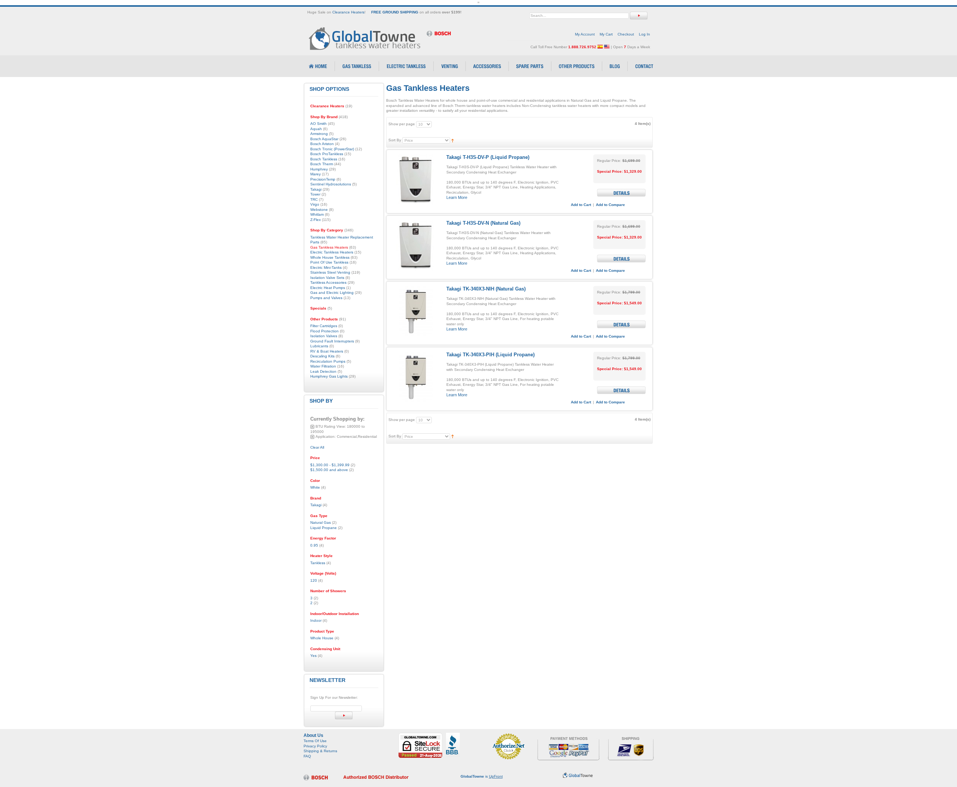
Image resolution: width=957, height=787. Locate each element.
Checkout (626, 34)
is (482, 776)
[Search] (638, 15)
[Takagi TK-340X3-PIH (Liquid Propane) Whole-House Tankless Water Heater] (415, 377)
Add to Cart (581, 205)
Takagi (315, 505)
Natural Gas (320, 522)
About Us (313, 735)
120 (313, 580)
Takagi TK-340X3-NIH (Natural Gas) (486, 289)
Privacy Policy (315, 746)
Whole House (321, 638)
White (315, 487)
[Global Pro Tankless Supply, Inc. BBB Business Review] (453, 735)
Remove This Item (312, 427)
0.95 (314, 545)
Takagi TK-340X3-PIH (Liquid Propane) (490, 354)
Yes (313, 656)
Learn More (456, 197)
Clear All (317, 447)
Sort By (394, 140)
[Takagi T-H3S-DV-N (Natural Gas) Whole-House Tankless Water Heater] (415, 245)
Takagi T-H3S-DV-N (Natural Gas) (483, 223)
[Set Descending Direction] (452, 140)
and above (329, 470)
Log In (644, 34)
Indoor (315, 620)
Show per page (401, 124)
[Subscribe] (344, 715)
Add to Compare (610, 205)
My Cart (606, 34)
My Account (585, 34)
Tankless (317, 563)
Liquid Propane (323, 528)
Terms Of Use (315, 741)
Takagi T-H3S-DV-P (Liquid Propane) (487, 157)
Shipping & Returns (320, 751)
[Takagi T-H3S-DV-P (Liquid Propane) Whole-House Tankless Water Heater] (415, 179)
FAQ (307, 756)
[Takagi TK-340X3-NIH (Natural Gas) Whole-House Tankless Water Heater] (415, 311)
